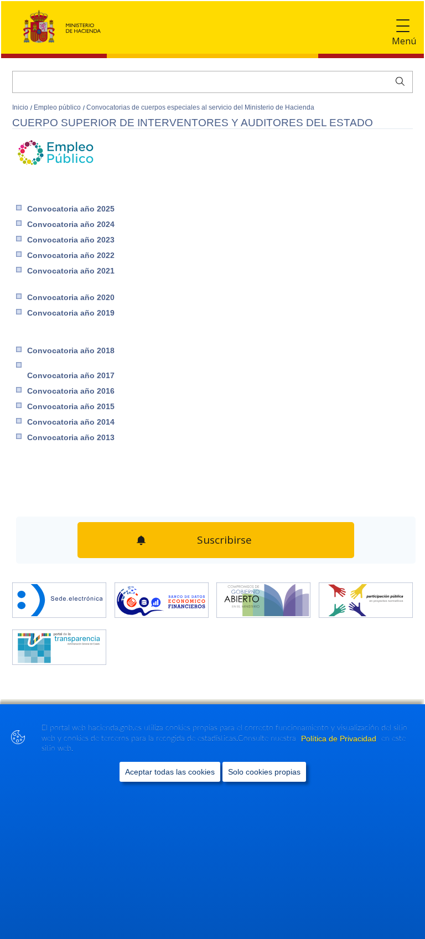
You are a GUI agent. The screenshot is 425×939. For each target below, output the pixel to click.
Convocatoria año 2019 (71, 312)
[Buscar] (398, 80)
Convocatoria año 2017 (71, 375)
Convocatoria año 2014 (71, 421)
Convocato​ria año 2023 (71, 239)
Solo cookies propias (264, 771)
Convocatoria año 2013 (71, 437)
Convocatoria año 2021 (71, 270)
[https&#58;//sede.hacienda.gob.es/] (59, 596)
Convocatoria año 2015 (71, 406)
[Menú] (403, 26)
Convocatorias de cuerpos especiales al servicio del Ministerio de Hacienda (200, 107)
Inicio (21, 107)
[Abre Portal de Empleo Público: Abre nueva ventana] (55, 167)
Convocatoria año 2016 (71, 390)
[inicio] (162, 596)
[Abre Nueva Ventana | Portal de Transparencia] (59, 643)
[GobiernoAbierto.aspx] (263, 596)
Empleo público (58, 107)
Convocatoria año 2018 (71, 350)
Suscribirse (223, 537)
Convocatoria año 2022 (71, 255)
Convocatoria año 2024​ (71, 224)
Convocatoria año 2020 (71, 297)
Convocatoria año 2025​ (71, 208)
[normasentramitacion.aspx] (366, 596)
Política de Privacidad (340, 738)
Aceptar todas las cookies (170, 771)
